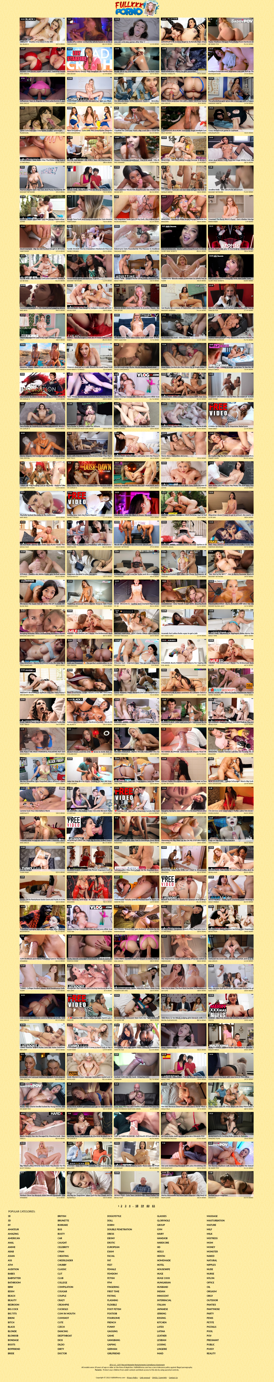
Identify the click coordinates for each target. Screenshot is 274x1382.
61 (153, 1206)
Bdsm (11, 1291)
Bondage (13, 1340)
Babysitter (14, 1278)
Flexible (112, 1305)
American (14, 1238)
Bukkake (63, 1225)
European (113, 1247)
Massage (212, 1216)
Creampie (63, 1305)
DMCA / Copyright (159, 1378)
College (62, 1282)
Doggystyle (114, 1216)
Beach (11, 1296)
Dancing (63, 1331)
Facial (111, 1256)
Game (110, 1336)
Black (11, 1327)
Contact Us (173, 1378)
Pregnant (213, 1340)
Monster (212, 1251)
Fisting (111, 1296)
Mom (210, 1243)
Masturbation (216, 1220)
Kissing (161, 1318)
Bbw (10, 1287)
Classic (62, 1269)
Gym (159, 1229)
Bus (60, 1229)
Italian (161, 1305)
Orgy (210, 1296)
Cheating (63, 1256)
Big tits (12, 1313)
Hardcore (163, 1243)
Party (210, 1313)
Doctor (62, 1353)
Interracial (164, 1300)
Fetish (111, 1278)
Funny (111, 1327)
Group (161, 1225)
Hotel (160, 1265)
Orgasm (212, 1291)
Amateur (13, 1229)
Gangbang (113, 1340)
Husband (162, 1287)
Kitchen (162, 1322)
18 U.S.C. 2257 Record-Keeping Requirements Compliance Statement (137, 1365)
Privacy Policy (132, 1378)
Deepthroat (65, 1336)
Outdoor (212, 1300)
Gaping (111, 1344)
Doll (110, 1220)
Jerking (161, 1313)
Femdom (112, 1274)
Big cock (13, 1309)
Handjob (162, 1238)
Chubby (62, 1265)
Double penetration (119, 1229)
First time (113, 1291)
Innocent (163, 1296)
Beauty (12, 1300)
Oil (208, 1287)
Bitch (11, 1322)
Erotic (111, 1243)
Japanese (162, 1309)
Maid (160, 1353)
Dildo (61, 1344)
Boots (11, 1344)
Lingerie (162, 1349)
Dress (110, 1234)
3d (9, 1220)
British (62, 1216)
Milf (209, 1229)
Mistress (212, 1238)
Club (60, 1278)
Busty (61, 1234)
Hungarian (164, 1282)
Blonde (12, 1331)
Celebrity (63, 1247)
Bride (11, 1353)
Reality (211, 1353)
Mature (211, 1225)
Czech (61, 1327)
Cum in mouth (66, 1313)
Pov (209, 1336)
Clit (60, 1274)
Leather (162, 1336)
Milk (209, 1234)
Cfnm (61, 1251)
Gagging (112, 1331)
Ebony (111, 1238)
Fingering (113, 1287)
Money (211, 1247)
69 (9, 1225)
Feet (109, 1265)
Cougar (62, 1291)
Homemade (164, 1260)
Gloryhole (163, 1220)
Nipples (211, 1265)
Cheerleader (65, 1260)
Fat (109, 1260)
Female (111, 1269)
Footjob (112, 1313)
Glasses (162, 1216)
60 (148, 1206)
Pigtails (211, 1327)
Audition (13, 1269)
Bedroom (13, 1305)
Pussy (210, 1349)
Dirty (61, 1349)
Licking (161, 1344)
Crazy (61, 1300)
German (112, 1349)
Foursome (113, 1318)
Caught (62, 1243)
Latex (160, 1327)
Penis (210, 1318)
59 (142, 1206)
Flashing (112, 1300)
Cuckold (63, 1309)
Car (60, 1238)
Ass (10, 1260)
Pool (210, 1331)
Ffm (109, 1282)
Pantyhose (213, 1309)
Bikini (11, 1318)
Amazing (13, 1234)
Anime (11, 1247)
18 (9, 1216)
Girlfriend (113, 1353)
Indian (161, 1291)
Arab (11, 1251)
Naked (210, 1256)
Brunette (63, 1220)
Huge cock (163, 1278)
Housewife (163, 1269)
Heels (160, 1251)
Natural (212, 1260)
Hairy (160, 1234)
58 (136, 1206)
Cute (60, 1322)
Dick (60, 1340)
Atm (10, 1265)
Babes (11, 1274)
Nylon (210, 1278)
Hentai (161, 1256)
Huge (160, 1274)
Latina (161, 1331)
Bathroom (14, 1282)
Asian (11, 1256)
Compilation (65, 1287)
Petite (210, 1322)
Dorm (110, 1225)
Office (210, 1282)
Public (211, 1344)
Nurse (210, 1274)
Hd (158, 1247)
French (111, 1322)
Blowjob (13, 1336)
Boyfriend (14, 1349)
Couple (62, 1296)
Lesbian (161, 1340)
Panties (211, 1305)
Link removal (145, 1378)
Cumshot (63, 1318)
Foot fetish (114, 1309)
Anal (11, 1243)
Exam (110, 1251)
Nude (210, 1269)
